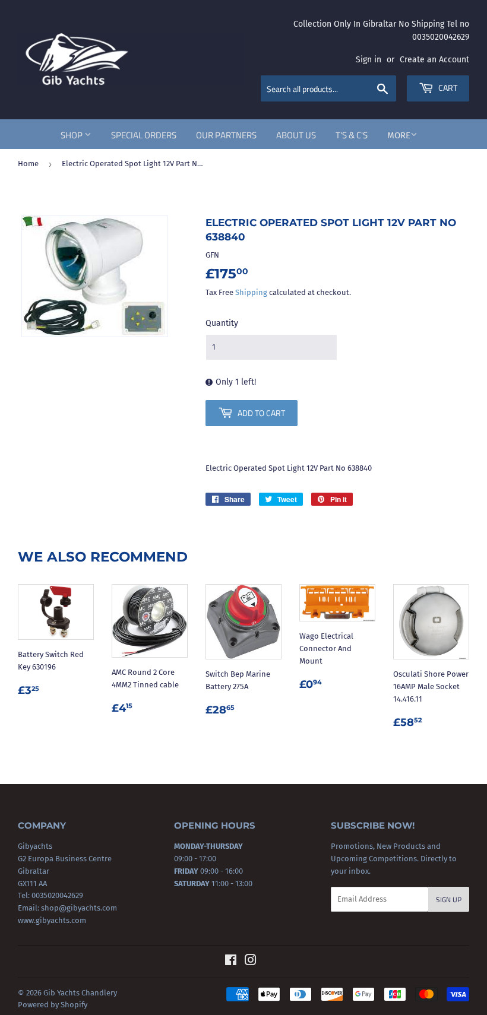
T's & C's (352, 135)
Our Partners (226, 135)
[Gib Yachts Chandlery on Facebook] (230, 961)
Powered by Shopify (52, 1004)
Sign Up (448, 899)
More (398, 135)
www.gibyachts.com (52, 920)
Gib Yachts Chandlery (80, 992)
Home (28, 163)
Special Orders (143, 135)
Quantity (221, 323)
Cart (447, 87)
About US (296, 135)
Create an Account (434, 60)
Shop (72, 135)
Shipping (251, 292)
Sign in (368, 60)
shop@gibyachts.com (78, 907)
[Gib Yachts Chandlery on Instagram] (251, 961)
